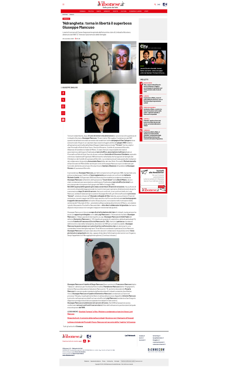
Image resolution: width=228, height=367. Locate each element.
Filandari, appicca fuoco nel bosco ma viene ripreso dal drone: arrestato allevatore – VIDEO (152, 123)
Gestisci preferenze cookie (128, 361)
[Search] (155, 5)
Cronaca (71, 14)
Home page (65, 14)
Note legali (116, 361)
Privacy (103, 361)
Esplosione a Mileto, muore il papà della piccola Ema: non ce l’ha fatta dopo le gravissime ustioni (153, 100)
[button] (63, 93)
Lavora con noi (138, 361)
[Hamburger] (62, 4)
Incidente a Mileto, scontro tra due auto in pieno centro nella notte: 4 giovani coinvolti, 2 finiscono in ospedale (153, 111)
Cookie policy (110, 361)
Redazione (86, 361)
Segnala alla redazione (95, 361)
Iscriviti (161, 187)
